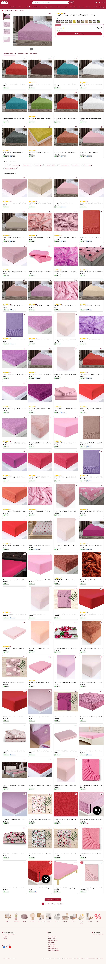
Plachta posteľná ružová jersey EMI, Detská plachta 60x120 (44, 271)
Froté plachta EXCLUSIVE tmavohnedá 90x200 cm (41, 84)
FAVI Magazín (51, 942)
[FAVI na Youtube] (10, 947)
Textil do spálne (14, 10)
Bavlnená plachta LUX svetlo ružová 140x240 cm (66, 408)
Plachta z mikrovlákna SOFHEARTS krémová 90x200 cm (43, 545)
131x (10, 201)
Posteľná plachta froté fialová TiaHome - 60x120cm (42, 751)
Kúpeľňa (57, 921)
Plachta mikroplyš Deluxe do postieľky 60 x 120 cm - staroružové (71, 511)
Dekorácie (16, 921)
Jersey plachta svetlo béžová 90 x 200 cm (91, 305)
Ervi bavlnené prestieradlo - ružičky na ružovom (15, 853)
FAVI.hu (69, 958)
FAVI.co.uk (87, 958)
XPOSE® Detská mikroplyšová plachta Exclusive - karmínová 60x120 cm (72, 271)
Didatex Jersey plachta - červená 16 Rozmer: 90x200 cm (17, 888)
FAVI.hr (74, 958)
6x (87, 406)
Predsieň (90, 921)
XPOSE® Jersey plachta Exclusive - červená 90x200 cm (17, 545)
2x (61, 406)
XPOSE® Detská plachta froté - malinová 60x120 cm (42, 785)
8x (10, 269)
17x (10, 304)
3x (10, 406)
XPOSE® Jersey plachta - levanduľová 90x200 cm (16, 203)
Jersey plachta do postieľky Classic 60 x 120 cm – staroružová (70, 374)
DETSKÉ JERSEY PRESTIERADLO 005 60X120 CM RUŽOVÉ (43, 682)
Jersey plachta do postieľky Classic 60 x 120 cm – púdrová (69, 340)
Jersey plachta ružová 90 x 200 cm (89, 152)
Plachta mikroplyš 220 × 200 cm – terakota (91, 579)
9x (35, 116)
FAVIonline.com (7, 958)
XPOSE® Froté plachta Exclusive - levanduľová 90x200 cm (44, 340)
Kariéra (5, 938)
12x (36, 338)
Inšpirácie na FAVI (52, 940)
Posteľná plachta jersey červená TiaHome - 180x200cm (17, 716)
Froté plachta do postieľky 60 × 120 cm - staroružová (42, 614)
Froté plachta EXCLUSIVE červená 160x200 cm (66, 118)
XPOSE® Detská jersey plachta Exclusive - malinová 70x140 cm (70, 477)
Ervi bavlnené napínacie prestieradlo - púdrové (66, 614)
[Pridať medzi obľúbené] (24, 58)
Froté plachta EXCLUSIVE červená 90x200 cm (14, 84)
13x (10, 543)
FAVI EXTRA (51, 946)
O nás (49, 934)
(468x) (67, 27)
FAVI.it (78, 958)
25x (64, 13)
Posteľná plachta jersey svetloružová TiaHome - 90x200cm (44, 579)
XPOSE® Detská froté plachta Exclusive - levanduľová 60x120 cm (20, 408)
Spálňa (6, 10)
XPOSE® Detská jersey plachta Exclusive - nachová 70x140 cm (19, 477)
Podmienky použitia (53, 948)
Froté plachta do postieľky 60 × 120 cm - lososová (41, 648)
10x (36, 509)
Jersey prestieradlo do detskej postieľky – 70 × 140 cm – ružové (70, 888)
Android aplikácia (99, 934)
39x (36, 235)
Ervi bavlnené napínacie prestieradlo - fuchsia (66, 716)
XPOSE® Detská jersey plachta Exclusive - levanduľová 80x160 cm (20, 271)
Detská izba (81, 922)
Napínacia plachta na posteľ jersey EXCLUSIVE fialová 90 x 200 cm (20, 819)
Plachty (22, 10)
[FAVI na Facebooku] (4, 947)
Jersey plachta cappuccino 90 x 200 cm (13, 237)
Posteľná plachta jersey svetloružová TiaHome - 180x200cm (69, 442)
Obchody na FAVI (52, 936)
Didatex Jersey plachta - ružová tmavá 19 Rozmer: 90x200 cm (19, 579)
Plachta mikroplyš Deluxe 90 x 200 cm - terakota (92, 648)
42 (24, 211)
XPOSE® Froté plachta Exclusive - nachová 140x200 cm (43, 408)
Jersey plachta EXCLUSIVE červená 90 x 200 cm (92, 237)
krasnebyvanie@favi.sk (10, 934)
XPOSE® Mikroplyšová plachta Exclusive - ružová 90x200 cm (70, 305)
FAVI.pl (60, 958)
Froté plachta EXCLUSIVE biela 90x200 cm (91, 118)
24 (101, 451)
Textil (24, 921)
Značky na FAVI (52, 938)
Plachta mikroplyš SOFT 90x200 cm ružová (65, 237)
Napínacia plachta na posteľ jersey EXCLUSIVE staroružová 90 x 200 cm (47, 716)
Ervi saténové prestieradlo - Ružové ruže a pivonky (67, 648)
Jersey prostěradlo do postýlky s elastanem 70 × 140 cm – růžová (71, 682)
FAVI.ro (65, 958)
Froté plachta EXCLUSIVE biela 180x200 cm (91, 84)
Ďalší (52, 903)
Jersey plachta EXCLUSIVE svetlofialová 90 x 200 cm (16, 340)
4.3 (65, 27)
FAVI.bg (93, 958)
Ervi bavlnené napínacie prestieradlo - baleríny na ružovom (44, 819)
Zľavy (98, 921)
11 (50, 13)
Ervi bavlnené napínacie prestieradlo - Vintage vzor (42, 853)
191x (36, 201)
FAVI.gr (97, 958)
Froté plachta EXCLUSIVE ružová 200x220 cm (40, 305)
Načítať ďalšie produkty (52, 899)
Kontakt (5, 936)
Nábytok (8, 921)
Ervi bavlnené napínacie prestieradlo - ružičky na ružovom (69, 853)
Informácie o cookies (53, 950)
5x (10, 338)
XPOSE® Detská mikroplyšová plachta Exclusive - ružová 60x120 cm (46, 511)
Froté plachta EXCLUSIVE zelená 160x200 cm (40, 118)
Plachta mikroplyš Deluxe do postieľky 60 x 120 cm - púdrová (44, 442)
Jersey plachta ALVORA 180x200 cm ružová (91, 751)
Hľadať (71, 2)
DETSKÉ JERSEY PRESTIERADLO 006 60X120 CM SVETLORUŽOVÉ (20, 648)
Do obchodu (80, 33)
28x (87, 269)
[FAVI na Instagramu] (6, 947)
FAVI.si (101, 958)
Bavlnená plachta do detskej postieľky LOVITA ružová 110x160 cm (19, 751)
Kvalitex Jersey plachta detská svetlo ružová (91, 785)
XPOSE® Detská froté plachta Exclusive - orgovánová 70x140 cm (19, 374)
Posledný (59, 903)
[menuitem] (4, 7)
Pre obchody (51, 944)
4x (35, 82)
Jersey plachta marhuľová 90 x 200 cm (13, 305)
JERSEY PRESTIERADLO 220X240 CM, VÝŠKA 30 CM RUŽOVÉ (70, 751)
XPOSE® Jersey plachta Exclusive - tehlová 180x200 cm (17, 511)
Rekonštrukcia (41, 921)
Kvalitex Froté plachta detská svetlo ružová (91, 853)
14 (50, 246)
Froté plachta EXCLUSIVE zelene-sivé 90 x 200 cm (16, 152)
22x (61, 269)
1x (87, 82)
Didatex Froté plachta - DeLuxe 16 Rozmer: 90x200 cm (68, 819)
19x (61, 235)
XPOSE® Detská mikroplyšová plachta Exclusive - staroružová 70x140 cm (47, 237)
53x (10, 235)
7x (10, 372)
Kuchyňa (49, 921)
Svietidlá (33, 921)
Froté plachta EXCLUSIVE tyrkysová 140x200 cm (15, 118)
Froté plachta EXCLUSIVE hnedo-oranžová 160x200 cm (68, 152)
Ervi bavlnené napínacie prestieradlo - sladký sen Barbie (17, 682)
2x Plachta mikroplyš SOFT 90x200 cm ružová (15, 614)
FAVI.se (82, 958)
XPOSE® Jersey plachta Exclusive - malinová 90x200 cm (43, 477)
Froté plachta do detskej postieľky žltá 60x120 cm (41, 152)
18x (87, 201)
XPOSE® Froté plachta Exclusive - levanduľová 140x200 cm (18, 442)
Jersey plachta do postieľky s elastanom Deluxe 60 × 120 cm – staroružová (73, 785)
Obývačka (65, 921)
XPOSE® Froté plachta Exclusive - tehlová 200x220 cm (68, 579)
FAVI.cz (56, 958)
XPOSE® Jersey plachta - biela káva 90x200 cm (41, 203)
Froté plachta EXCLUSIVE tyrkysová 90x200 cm (66, 84)
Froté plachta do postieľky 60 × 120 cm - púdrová (67, 545)
